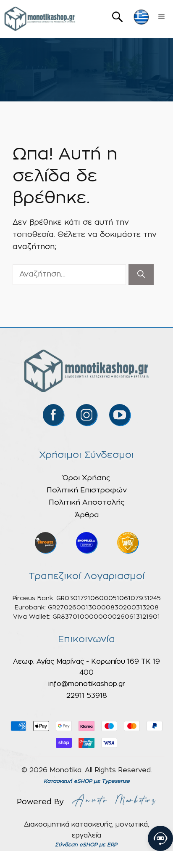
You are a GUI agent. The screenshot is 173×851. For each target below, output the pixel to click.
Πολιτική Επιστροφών (87, 490)
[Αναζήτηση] (141, 274)
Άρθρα (87, 515)
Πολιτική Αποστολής (87, 502)
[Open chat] (160, 838)
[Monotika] (40, 19)
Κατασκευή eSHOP (68, 781)
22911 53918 (86, 695)
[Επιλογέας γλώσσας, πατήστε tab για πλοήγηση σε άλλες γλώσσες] (141, 17)
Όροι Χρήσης (86, 477)
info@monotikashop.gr (86, 684)
